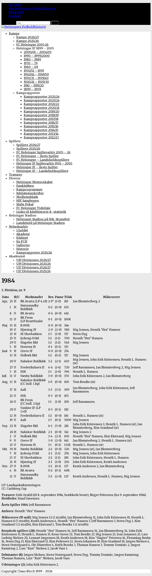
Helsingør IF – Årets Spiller (37, 167)
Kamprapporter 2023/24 (42, 100)
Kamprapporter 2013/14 (41, 134)
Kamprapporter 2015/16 (41, 126)
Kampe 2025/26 (27, 41)
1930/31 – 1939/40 (36, 78)
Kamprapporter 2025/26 (42, 96)
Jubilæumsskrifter (30, 193)
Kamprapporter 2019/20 (41, 111)
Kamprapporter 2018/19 (41, 115)
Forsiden (15, 5)
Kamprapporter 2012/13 (41, 137)
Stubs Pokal (25, 204)
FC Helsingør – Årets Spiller (37, 156)
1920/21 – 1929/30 (36, 82)
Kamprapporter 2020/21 (41, 108)
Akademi (23, 234)
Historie (22, 249)
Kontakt (15, 16)
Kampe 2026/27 (27, 37)
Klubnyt (22, 238)
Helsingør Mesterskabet (34, 182)
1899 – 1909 (32, 89)
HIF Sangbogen (27, 200)
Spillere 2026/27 (28, 145)
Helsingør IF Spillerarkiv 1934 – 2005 (44, 163)
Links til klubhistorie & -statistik (41, 212)
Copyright (16, 12)
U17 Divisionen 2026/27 (33, 267)
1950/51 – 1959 (34, 70)
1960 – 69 (31, 67)
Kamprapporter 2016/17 (41, 122)
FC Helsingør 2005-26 (32, 44)
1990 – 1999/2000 (37, 56)
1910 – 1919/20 (34, 85)
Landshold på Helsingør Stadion (40, 223)
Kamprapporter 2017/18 (41, 119)
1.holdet (22, 230)
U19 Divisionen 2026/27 (33, 260)
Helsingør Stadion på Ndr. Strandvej (43, 219)
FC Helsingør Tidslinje (33, 208)
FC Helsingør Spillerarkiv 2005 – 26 (43, 152)
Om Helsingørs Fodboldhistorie (32, 8)
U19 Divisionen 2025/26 (33, 264)
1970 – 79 (31, 63)
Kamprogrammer (29, 189)
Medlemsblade (27, 197)
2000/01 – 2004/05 (38, 52)
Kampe (14, 33)
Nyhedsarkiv (18, 226)
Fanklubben (25, 186)
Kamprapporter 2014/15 (41, 130)
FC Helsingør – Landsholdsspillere (42, 160)
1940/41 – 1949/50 (36, 74)
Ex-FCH (21, 241)
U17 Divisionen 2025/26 (33, 271)
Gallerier (23, 245)
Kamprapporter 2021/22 (41, 104)
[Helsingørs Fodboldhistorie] (23, 27)
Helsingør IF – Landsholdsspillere (42, 171)
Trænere (15, 174)
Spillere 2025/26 (28, 148)
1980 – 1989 (32, 59)
